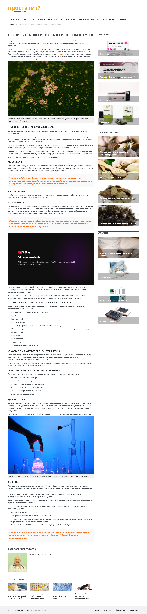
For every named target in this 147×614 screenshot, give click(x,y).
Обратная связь (121, 610)
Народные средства (89, 19)
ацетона (60, 54)
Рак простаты (68, 19)
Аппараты (122, 19)
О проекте (108, 610)
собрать (42, 287)
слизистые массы (20, 195)
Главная (11, 25)
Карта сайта (134, 610)
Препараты (108, 19)
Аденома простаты (47, 19)
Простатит (28, 19)
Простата (14, 19)
